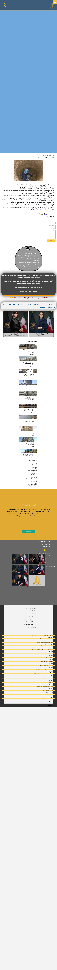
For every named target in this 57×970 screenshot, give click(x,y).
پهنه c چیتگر (30, 616)
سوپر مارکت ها (33, 486)
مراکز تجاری (34, 481)
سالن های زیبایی (32, 470)
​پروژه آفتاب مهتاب (28, 624)
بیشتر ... (28, 586)
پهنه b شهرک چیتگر (31, 611)
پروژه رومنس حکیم (28, 619)
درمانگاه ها (34, 469)
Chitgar (34, 466)
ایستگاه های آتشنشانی (31, 478)
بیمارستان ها (34, 467)
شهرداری (34, 473)
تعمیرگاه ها (34, 474)
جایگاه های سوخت (32, 484)
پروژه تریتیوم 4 (29, 621)
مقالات (34, 464)
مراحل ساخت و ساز (42, 157)
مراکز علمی (34, 477)
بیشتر (15, 298)
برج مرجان (34, 613)
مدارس (35, 471)
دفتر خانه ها (34, 480)
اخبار (35, 463)
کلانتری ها (34, 476)
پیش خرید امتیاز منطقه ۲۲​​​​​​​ (29, 627)
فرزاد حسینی (48, 214)
